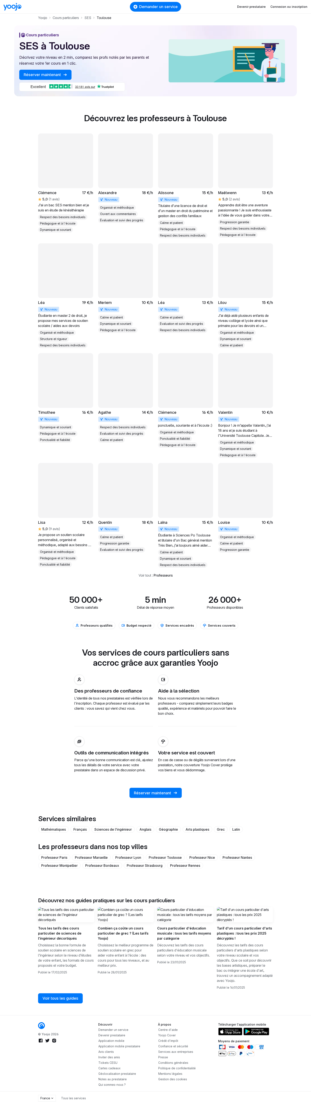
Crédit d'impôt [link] (168, 1040)
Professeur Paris (54, 857)
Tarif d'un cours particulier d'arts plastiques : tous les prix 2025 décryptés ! (244, 933)
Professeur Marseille (91, 857)
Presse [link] (163, 1057)
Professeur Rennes (185, 865)
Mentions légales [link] (170, 1073)
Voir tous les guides (60, 998)
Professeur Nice (202, 857)
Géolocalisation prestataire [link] (117, 1073)
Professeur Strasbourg (144, 865)
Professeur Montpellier (59, 865)
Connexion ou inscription (288, 6)
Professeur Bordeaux (102, 865)
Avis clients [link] (106, 1051)
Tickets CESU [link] (107, 1062)
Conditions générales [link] (173, 1062)
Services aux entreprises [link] (175, 1051)
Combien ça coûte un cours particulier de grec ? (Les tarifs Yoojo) (123, 933)
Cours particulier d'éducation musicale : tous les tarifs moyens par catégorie (184, 933)
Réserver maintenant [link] (43, 74)
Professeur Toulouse (165, 857)
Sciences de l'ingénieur (113, 829)
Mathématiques (53, 829)
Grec (221, 829)
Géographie (168, 829)
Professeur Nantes (237, 857)
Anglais (145, 829)
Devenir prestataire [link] (111, 1035)
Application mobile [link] (111, 1040)
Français (80, 829)
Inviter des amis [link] (109, 1057)
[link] (65, 183)
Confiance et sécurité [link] (173, 1046)
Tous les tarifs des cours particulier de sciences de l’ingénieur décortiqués (59, 933)
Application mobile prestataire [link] (119, 1046)
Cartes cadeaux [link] (109, 1068)
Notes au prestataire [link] (112, 1079)
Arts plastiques (197, 829)
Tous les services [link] (73, 1098)
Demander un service (158, 6)
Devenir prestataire (251, 6)
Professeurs (163, 575)
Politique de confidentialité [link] (177, 1068)
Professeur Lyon (128, 857)
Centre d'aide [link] (168, 1030)
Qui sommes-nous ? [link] (112, 1084)
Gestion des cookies (172, 1079)
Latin (236, 829)
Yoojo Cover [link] (167, 1035)
